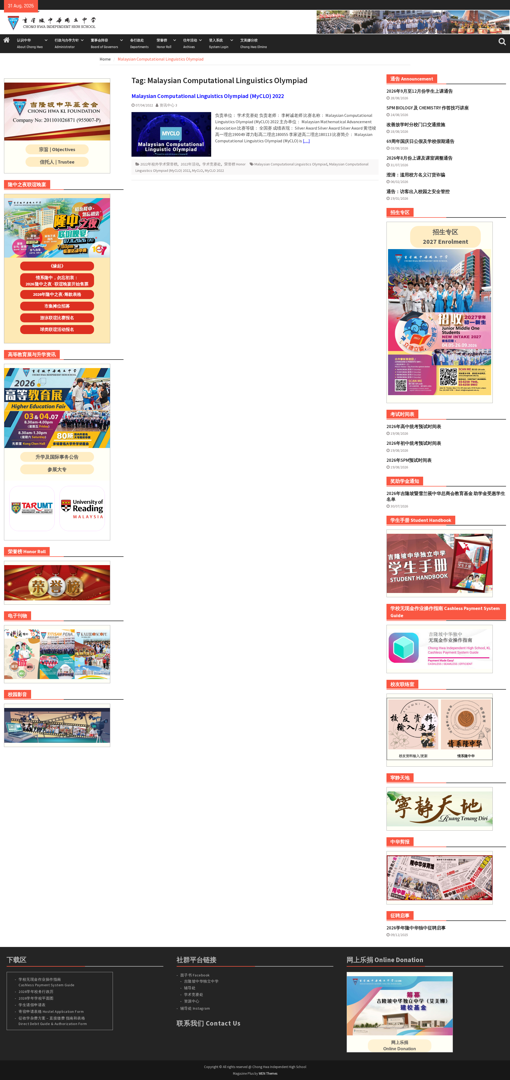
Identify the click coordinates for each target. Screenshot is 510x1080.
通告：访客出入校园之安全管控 (418, 191)
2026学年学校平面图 (36, 998)
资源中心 (191, 1001)
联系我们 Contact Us (209, 1023)
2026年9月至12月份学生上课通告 (419, 91)
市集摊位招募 (57, 306)
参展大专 (57, 469)
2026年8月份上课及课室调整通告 (419, 158)
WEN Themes (268, 1073)
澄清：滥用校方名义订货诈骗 (415, 175)
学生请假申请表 (32, 1004)
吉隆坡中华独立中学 (201, 981)
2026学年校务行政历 (36, 991)
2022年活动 (190, 164)
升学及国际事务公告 (57, 457)
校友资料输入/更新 (413, 756)
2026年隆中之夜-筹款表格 (57, 294)
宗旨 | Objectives (57, 149)
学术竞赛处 (211, 164)
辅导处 (190, 987)
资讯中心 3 (168, 105)
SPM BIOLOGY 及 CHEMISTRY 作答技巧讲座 (427, 108)
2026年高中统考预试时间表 (413, 426)
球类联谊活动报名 (57, 329)
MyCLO (197, 170)
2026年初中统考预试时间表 (413, 443)
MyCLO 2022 (214, 170)
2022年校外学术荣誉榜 (158, 164)
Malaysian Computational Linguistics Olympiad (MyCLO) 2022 (207, 96)
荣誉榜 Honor (235, 164)
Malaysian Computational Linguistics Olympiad (290, 164)
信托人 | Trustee (57, 162)
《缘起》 (57, 265)
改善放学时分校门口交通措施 (415, 124)
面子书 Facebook (195, 975)
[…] (306, 140)
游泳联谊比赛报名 (57, 317)
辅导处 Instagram (195, 1008)
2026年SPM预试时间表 (409, 460)
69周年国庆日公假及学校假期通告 (420, 141)
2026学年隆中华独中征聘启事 (416, 928)
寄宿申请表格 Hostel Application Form (52, 1011)
